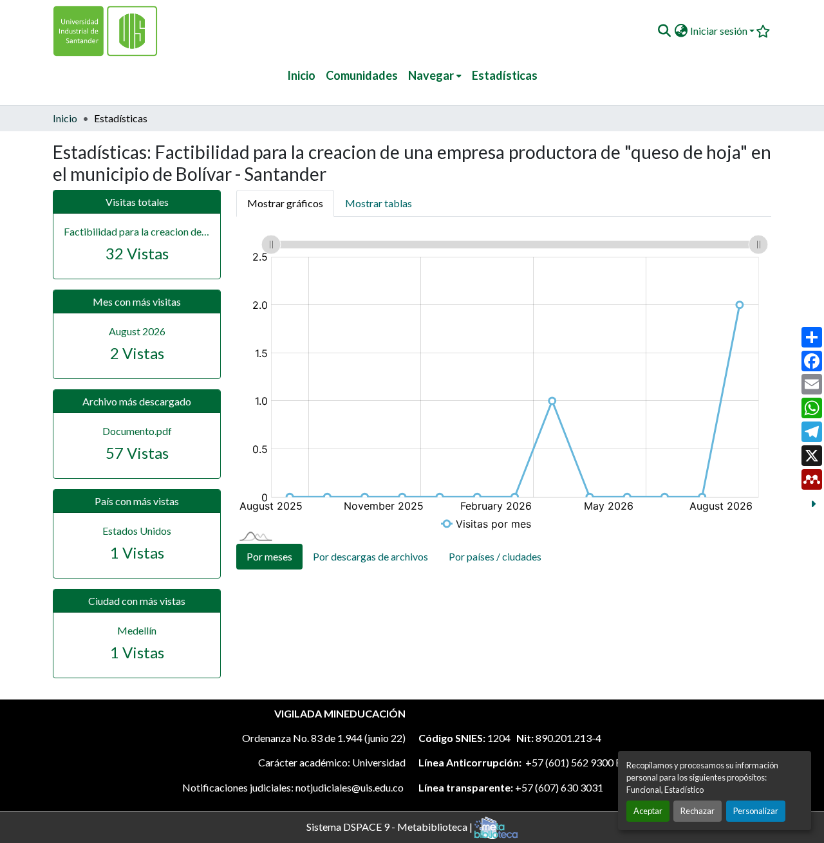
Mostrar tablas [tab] (378, 203)
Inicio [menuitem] (301, 75)
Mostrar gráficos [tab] (285, 203)
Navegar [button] (431, 75)
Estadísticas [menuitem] (505, 75)
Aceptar (647, 811)
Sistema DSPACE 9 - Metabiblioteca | (390, 826)
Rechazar (697, 811)
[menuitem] (435, 75)
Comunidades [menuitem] (362, 75)
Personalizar (755, 811)
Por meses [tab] (269, 556)
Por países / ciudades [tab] (495, 556)
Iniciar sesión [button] (719, 30)
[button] (664, 31)
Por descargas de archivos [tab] (370, 556)
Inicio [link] (65, 118)
